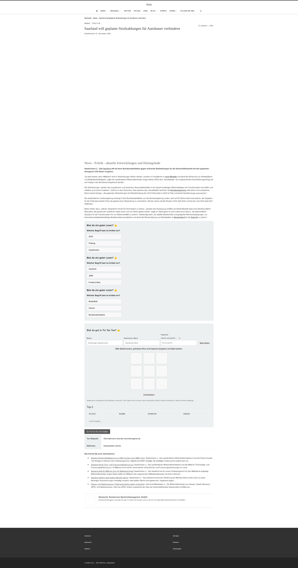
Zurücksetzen (149, 394)
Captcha (164, 335)
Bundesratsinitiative (97, 315)
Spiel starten (205, 343)
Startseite (87, 18)
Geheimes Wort (131, 338)
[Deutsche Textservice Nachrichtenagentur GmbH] (90, 500)
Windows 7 (176, 542)
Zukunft (194, 217)
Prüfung (92, 243)
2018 (91, 237)
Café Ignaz (176, 536)
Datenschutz (88, 542)
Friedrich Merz (95, 282)
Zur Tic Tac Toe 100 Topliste (97, 431)
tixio (92, 563)
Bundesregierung (178, 190)
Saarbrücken (94, 250)
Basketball (93, 301)
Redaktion (87, 549)
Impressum (87, 536)
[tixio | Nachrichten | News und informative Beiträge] (149, 4)
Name (89, 338)
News (95, 18)
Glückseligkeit (177, 549)
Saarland (107, 168)
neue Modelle (171, 176)
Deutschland (179, 217)
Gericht (92, 308)
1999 (91, 276)
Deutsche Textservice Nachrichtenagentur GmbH (123, 497)
